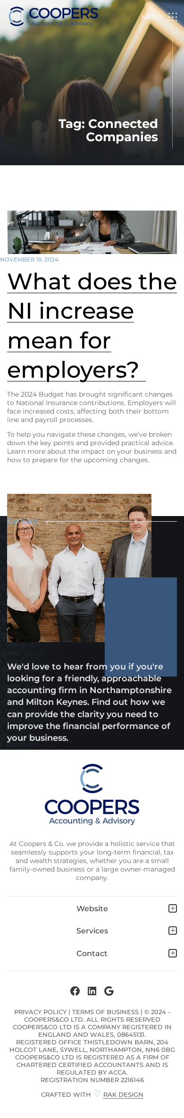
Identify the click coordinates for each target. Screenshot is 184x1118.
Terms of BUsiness (105, 1012)
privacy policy (40, 1012)
